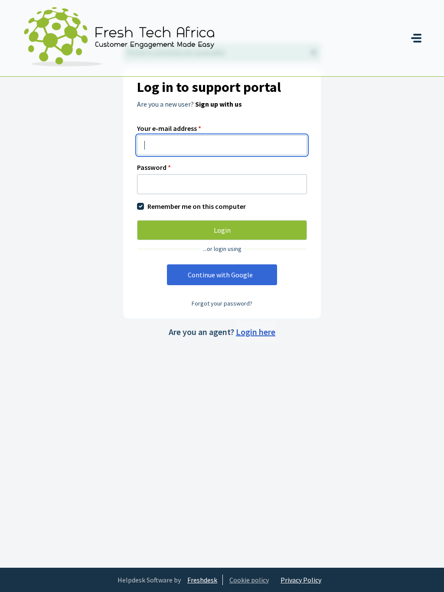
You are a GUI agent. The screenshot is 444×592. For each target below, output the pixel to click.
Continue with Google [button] (220, 274)
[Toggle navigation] (416, 38)
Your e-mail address (169, 128)
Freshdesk (202, 580)
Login (222, 230)
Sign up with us (218, 104)
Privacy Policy (301, 580)
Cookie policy (249, 580)
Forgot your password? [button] (222, 303)
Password (154, 167)
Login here (255, 331)
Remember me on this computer (196, 206)
